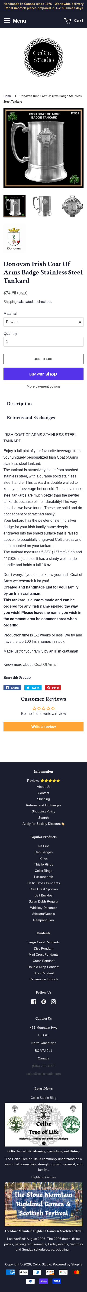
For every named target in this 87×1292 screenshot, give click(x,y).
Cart (78, 20)
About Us (43, 786)
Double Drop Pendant (43, 967)
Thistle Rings (43, 864)
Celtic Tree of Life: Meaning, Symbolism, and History (43, 1151)
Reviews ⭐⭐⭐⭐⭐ (43, 780)
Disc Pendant (43, 948)
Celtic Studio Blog (43, 1097)
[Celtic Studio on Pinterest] (43, 1003)
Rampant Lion (43, 920)
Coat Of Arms (45, 664)
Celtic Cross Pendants (43, 883)
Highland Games (43, 1177)
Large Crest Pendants (43, 942)
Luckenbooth (43, 877)
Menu (19, 21)
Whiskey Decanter (43, 908)
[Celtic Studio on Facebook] (33, 1003)
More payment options (44, 386)
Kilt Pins (43, 846)
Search (43, 817)
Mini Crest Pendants (43, 954)
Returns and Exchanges (31, 417)
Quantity (10, 333)
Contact (43, 793)
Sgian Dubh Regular (43, 901)
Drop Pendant (43, 973)
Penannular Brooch (43, 979)
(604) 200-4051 (43, 1066)
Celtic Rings (43, 871)
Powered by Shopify (67, 1264)
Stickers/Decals (43, 914)
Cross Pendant (44, 961)
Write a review (43, 727)
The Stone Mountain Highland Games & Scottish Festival (43, 1231)
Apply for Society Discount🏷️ (44, 823)
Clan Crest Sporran (43, 889)
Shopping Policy (43, 811)
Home (7, 96)
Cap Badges (44, 852)
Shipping (9, 302)
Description (19, 403)
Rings (43, 858)
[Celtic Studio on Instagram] (53, 1003)
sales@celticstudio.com (43, 1074)
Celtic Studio (42, 1264)
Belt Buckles (43, 895)
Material (10, 313)
